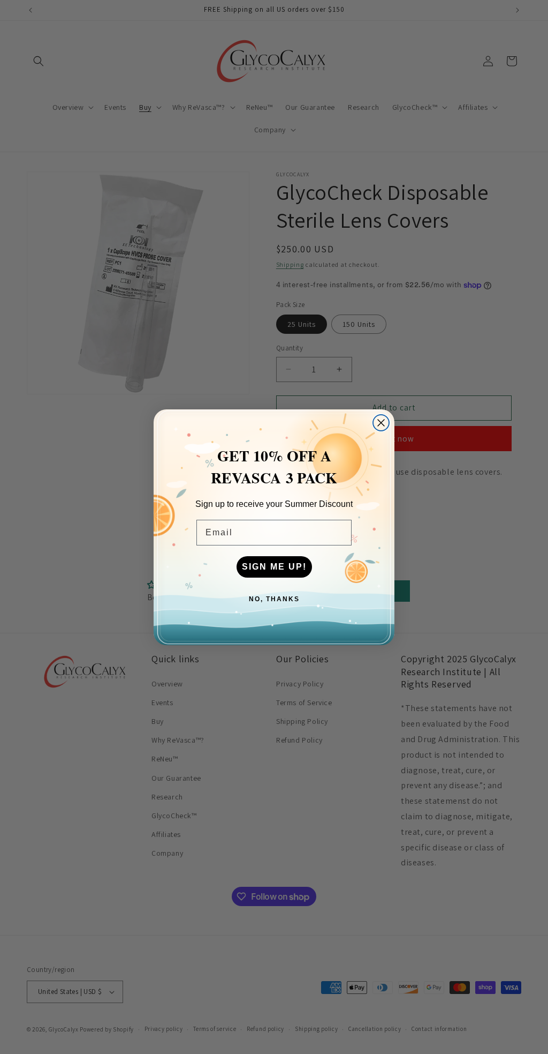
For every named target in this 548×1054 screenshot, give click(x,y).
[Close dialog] (381, 423)
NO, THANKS (274, 599)
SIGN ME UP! (274, 566)
